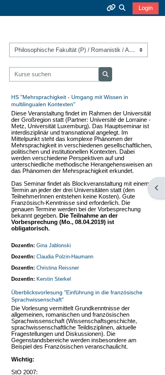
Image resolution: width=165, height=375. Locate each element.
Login (146, 8)
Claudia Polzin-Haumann (64, 257)
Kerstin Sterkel (53, 279)
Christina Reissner (57, 268)
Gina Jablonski (53, 245)
